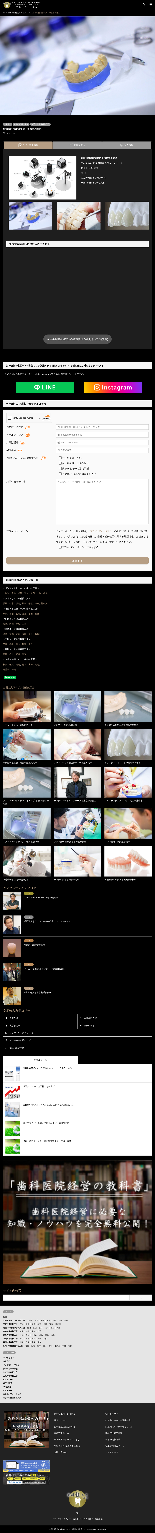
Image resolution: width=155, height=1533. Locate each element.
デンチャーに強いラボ (20, 1040)
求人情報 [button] (128, 145)
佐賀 (27, 1346)
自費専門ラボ (90, 1018)
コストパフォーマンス (12, 1394)
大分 (45, 1346)
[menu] (150, 4)
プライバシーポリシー (102, 531)
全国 (5, 1317)
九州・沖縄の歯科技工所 (13, 1346)
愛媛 (33, 1342)
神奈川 (58, 1324)
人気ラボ (14, 1018)
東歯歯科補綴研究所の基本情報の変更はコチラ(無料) (77, 339)
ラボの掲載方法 (112, 1439)
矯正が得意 (7, 1383)
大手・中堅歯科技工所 (40, 124)
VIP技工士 (7, 1387)
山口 (45, 1339)
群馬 (33, 1324)
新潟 (29, 1328)
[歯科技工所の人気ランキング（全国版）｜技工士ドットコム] (24, 4)
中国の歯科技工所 (10, 1339)
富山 (35, 1328)
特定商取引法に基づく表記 (67, 1446)
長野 (58, 1328)
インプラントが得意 (11, 1365)
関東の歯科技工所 (10, 1324)
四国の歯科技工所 (10, 1342)
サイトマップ (111, 1452)
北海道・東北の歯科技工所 (14, 1320)
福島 (66, 1320)
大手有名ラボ (16, 1025)
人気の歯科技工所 (21, 124)
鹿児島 (57, 1346)
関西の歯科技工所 (10, 1335)
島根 (27, 1339)
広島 (39, 1339)
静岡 (27, 1331)
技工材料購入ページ (114, 1446)
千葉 (45, 1324)
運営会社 (98, 1519)
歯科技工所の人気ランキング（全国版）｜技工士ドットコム (70, 1529)
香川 (27, 1342)
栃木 (27, 1324)
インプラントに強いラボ (21, 1033)
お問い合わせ (60, 1452)
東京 (7, 124)
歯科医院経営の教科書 (64, 1426)
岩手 (42, 1320)
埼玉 (39, 1324)
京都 (47, 1335)
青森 (36, 1320)
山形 (60, 1320)
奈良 (27, 1335)
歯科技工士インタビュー (66, 1414)
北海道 (30, 1320)
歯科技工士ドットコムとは (67, 1439)
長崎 (33, 1346)
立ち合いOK (8, 1380)
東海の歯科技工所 (10, 1331)
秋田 (54, 1320)
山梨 (52, 1328)
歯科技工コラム (61, 1433)
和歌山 (34, 1335)
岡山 (33, 1339)
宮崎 (51, 1346)
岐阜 (21, 1331)
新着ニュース (60, 1420)
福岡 (70, 1346)
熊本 (39, 1346)
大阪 (53, 1335)
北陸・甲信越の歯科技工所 (14, 1328)
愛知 (33, 1331)
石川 (41, 1328)
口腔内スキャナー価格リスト (119, 1426)
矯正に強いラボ (17, 1048)
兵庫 (21, 1335)
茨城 (21, 1324)
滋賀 (41, 1335)
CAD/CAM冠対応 (10, 1372)
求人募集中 (7, 1390)
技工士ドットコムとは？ (83, 1519)
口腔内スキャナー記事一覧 (118, 1420)
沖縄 (64, 1346)
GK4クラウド (8, 1358)
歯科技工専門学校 (113, 1433)
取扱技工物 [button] (79, 145)
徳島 (21, 1342)
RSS (77, 1513)
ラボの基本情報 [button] (30, 145)
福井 (46, 1328)
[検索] (143, 4)
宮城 (48, 1320)
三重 (39, 1331)
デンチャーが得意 (10, 1369)
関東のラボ (89, 1025)
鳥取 (21, 1339)
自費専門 (6, 1361)
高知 (39, 1342)
